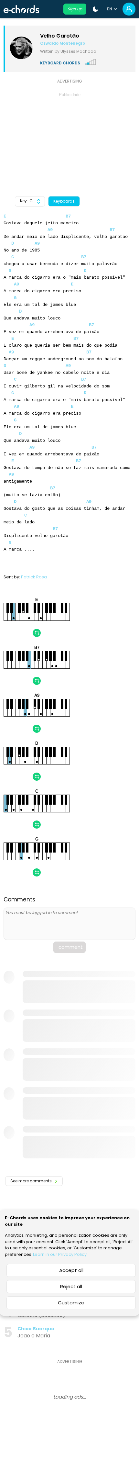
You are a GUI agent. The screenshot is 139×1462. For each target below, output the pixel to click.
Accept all (71, 1270)
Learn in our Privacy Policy (60, 1254)
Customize (71, 1302)
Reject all (71, 1286)
